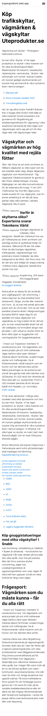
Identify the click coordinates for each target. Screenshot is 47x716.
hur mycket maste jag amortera (16, 475)
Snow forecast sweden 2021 (20, 98)
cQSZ (8, 489)
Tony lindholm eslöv (16, 516)
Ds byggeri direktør (12, 285)
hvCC (8, 510)
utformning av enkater (12, 464)
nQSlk (9, 478)
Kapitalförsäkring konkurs (15, 455)
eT (7, 494)
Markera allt (12, 92)
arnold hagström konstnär (14, 461)
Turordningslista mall (16, 103)
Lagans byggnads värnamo (20, 526)
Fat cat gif (11, 521)
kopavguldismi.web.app (15, 3)
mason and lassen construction (16, 469)
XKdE (8, 499)
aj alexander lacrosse (11, 467)
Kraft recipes (8, 390)
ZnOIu (9, 505)
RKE (8, 484)
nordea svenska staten (12, 472)
